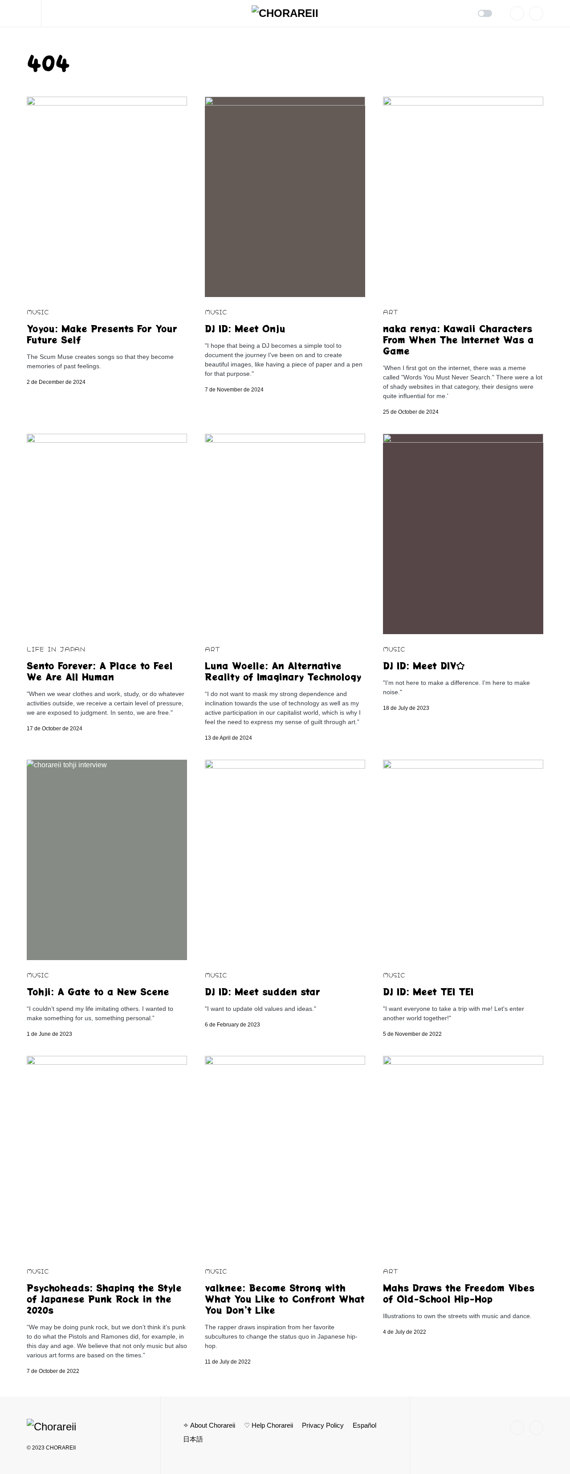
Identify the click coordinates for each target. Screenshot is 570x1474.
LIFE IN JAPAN (56, 648)
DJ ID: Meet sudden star (262, 991)
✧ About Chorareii (209, 1425)
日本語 (193, 1439)
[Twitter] (536, 13)
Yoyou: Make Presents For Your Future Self (102, 334)
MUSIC (38, 311)
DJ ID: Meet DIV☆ (424, 665)
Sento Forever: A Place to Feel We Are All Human (100, 671)
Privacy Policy (323, 1425)
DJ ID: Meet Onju (245, 328)
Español (364, 1425)
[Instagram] (517, 13)
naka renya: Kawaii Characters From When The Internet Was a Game (458, 339)
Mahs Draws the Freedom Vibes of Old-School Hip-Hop (458, 1293)
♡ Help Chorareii (268, 1425)
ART (390, 311)
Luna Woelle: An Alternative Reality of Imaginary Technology (283, 671)
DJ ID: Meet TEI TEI (428, 991)
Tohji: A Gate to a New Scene (98, 991)
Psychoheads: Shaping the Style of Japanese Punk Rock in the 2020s (104, 1298)
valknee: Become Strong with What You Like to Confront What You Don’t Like (285, 1298)
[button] (34, 13)
